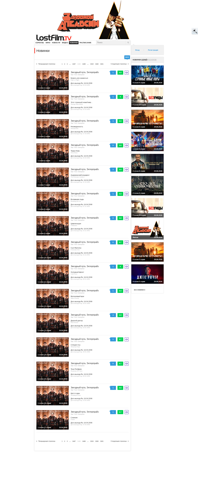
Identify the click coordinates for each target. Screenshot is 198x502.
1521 (101, 64)
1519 (91, 64)
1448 (79, 64)
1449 (84, 64)
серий (144, 60)
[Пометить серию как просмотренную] (127, 73)
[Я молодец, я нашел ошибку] (184, 31)
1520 (96, 64)
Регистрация (153, 50)
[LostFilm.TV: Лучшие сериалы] (55, 37)
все (127, 57)
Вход (137, 50)
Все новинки (139, 289)
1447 (74, 64)
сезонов (152, 60)
